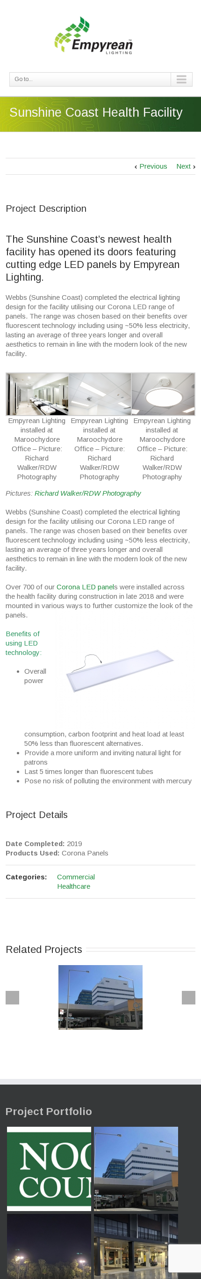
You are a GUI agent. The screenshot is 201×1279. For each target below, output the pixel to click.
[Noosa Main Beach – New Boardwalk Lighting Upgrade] (49, 1168)
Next (183, 166)
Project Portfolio (49, 1111)
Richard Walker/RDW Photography (88, 493)
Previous (153, 166)
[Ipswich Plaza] (136, 1168)
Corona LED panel (85, 587)
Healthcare (73, 886)
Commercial (76, 877)
